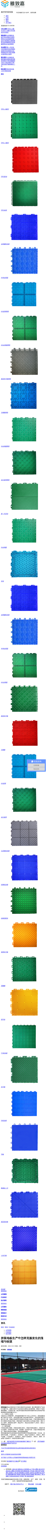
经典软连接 (5, 59)
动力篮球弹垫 (9, 44)
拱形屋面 (18, 1471)
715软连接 (7, 62)
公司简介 (10, 1457)
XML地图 (38, 1484)
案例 (7, 19)
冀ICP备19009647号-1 (17, 1484)
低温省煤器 (30, 1476)
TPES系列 (4, 29)
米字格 (12, 62)
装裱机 (27, 1473)
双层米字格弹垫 (7, 40)
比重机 (36, 1469)
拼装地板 (9, 1349)
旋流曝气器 (38, 1473)
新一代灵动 (10, 47)
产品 (7, 17)
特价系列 (4, 69)
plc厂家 (31, 1469)
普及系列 (4, 57)
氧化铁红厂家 (39, 1474)
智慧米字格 (5, 61)
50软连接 (4, 64)
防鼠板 (27, 1474)
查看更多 (4, 1291)
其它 (2, 74)
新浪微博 (10, 1461)
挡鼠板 (18, 1474)
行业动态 (4, 1297)
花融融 (11, 61)
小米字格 (4, 71)
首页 (7, 16)
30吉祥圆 (4, 49)
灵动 (8, 49)
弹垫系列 (4, 35)
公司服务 (4, 1306)
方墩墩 (13, 52)
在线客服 (4, 1466)
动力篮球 (9, 54)
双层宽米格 (10, 69)
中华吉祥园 (5, 37)
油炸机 (32, 1473)
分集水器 (15, 1469)
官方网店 (24, 1461)
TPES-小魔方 (6, 30)
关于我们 (8, 22)
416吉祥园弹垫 (8, 39)
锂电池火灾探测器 (23, 1469)
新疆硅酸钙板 (11, 1474)
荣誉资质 (4, 1310)
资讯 (7, 21)
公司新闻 (4, 1294)
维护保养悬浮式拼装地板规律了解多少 (19, 1441)
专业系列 (4, 47)
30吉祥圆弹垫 (6, 42)
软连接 (9, 71)
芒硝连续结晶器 (14, 1476)
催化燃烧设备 (25, 1471)
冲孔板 (32, 1471)
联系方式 (4, 1316)
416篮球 (3, 54)
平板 (8, 64)
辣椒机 (32, 1474)
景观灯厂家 (12, 1473)
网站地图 (31, 1484)
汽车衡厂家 (23, 1476)
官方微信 (16, 1461)
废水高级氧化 (20, 1473)
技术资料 (4, 1300)
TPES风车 (5, 32)
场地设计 (4, 1313)
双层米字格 (7, 52)
